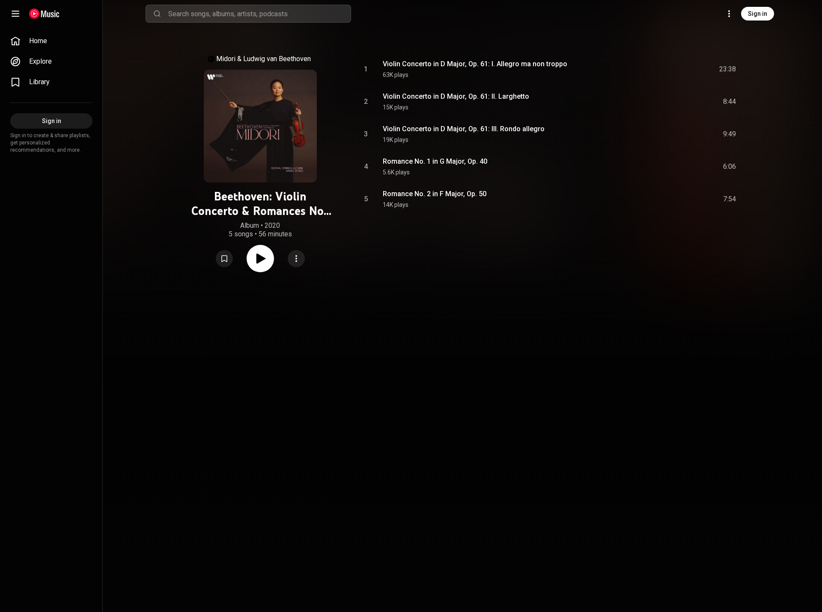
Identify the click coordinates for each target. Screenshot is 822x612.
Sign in (757, 13)
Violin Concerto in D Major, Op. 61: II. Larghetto (456, 96)
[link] (51, 41)
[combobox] (259, 13)
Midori (225, 59)
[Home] (44, 14)
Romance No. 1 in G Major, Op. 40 (435, 161)
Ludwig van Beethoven (277, 59)
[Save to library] (224, 258)
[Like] (665, 69)
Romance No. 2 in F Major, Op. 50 (434, 194)
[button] (224, 258)
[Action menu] (296, 258)
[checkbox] (730, 69)
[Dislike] (681, 69)
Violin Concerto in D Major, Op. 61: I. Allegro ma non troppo (475, 64)
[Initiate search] (157, 14)
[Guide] (15, 14)
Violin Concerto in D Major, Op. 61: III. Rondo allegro (464, 129)
